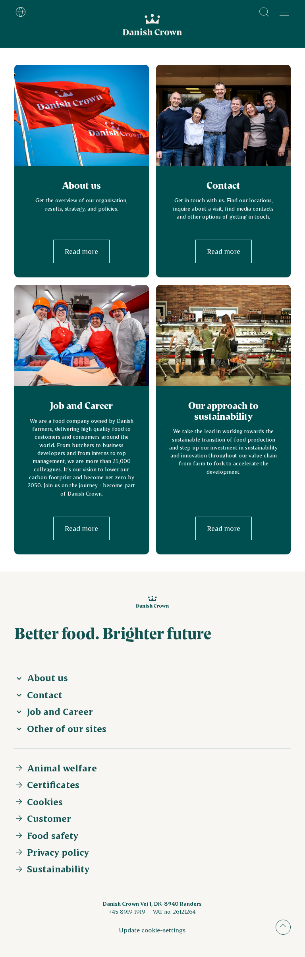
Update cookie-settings (152, 930)
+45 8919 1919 (126, 911)
